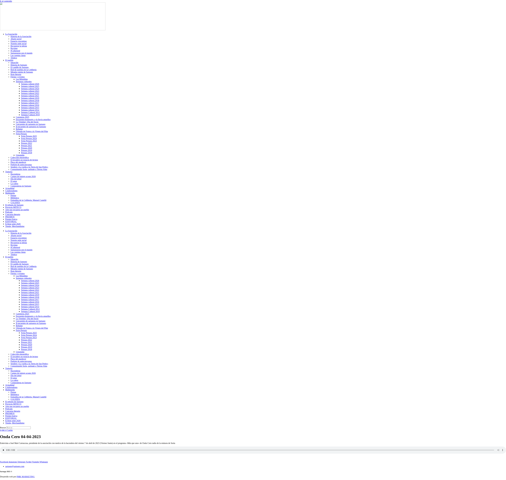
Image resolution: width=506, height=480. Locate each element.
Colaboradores (11, 191)
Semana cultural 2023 (30, 91)
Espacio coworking (19, 41)
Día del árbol (16, 179)
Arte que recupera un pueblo (17, 210)
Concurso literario (12, 214)
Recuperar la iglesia (19, 46)
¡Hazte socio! (16, 39)
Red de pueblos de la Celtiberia (24, 70)
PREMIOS (9, 217)
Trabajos (8, 172)
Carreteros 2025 (22, 117)
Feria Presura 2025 (29, 136)
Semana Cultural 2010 (30, 115)
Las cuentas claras (18, 55)
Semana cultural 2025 (30, 86)
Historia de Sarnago (19, 65)
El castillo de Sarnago (20, 67)
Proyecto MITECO (13, 207)
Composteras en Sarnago (21, 186)
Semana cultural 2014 (30, 110)
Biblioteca (15, 198)
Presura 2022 (26, 143)
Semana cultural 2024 (30, 89)
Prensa (13, 195)
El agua (14, 181)
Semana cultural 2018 (30, 100)
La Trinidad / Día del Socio (27, 122)
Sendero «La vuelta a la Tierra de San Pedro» (29, 167)
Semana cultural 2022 (30, 93)
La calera (14, 183)
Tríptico (14, 58)
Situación (14, 62)
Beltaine (19, 129)
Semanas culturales (24, 81)
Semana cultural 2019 (30, 98)
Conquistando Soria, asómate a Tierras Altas (29, 169)
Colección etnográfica (20, 157)
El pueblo (9, 60)
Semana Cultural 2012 (30, 112)
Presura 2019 (26, 150)
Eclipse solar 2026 (13, 224)
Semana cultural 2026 (30, 84)
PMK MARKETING (26, 477)
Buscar (3, 427)
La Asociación (11, 34)
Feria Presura (21, 134)
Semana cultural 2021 (30, 96)
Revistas (14, 48)
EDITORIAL (11, 221)
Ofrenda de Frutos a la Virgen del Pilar (32, 131)
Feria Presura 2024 (29, 138)
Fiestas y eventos (18, 77)
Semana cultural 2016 (30, 105)
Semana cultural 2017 (30, 103)
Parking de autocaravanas (21, 164)
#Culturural (15, 51)
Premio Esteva (11, 219)
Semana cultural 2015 (30, 108)
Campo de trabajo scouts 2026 (23, 176)
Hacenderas (15, 174)
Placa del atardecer (18, 162)
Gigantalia (20, 155)
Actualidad (9, 188)
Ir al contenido (6, 1)
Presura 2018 (26, 153)
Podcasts (9, 212)
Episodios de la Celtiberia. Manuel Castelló (28, 200)
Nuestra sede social (18, 43)
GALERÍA (15, 202)
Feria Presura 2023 (29, 141)
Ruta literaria (16, 74)
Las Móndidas (22, 79)
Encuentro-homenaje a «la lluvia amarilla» (33, 119)
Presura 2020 (26, 148)
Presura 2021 (26, 145)
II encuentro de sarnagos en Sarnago (31, 127)
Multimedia (10, 193)
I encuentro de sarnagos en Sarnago (30, 124)
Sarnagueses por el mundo (21, 53)
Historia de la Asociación (21, 36)
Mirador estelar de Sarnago (22, 72)
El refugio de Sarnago (14, 205)
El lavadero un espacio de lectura (24, 160)
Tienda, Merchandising (14, 226)
